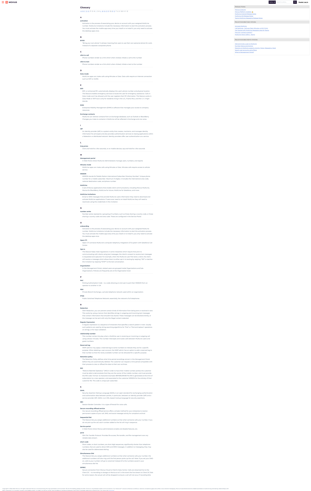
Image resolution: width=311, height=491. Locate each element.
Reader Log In (303, 2)
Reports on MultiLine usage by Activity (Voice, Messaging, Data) (255, 48)
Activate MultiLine (241, 26)
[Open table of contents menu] (3, 2)
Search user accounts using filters (246, 50)
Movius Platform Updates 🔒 (244, 12)
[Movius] (12, 1)
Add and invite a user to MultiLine (246, 44)
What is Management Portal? (244, 52)
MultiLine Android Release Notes (245, 14)
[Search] (295, 2)
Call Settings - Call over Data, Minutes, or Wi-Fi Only (251, 28)
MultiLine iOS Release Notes (244, 16)
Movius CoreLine (240, 9)
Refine (271, 2)
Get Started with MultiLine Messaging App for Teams (252, 30)
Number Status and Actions (244, 46)
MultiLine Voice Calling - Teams (245, 34)
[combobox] (284, 2)
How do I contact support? (243, 32)
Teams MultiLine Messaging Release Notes (249, 18)
